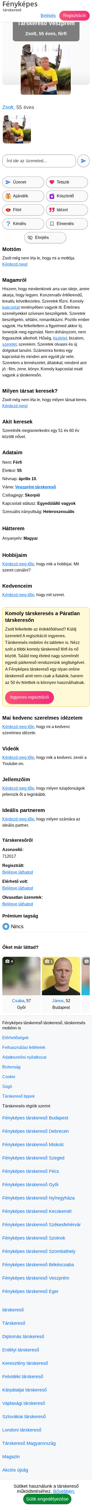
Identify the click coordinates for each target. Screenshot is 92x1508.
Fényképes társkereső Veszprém (35, 1278)
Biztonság (11, 1067)
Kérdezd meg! (15, 264)
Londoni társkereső (21, 1430)
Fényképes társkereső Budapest (35, 1117)
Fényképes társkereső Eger (30, 1291)
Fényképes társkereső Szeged (33, 1158)
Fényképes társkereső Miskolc (33, 1144)
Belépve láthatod (17, 872)
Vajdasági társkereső (23, 1403)
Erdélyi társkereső (20, 1349)
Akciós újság (15, 1470)
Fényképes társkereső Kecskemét (37, 1211)
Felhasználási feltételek (23, 1047)
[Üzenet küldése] (83, 160)
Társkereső (13, 1323)
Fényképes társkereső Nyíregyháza (38, 1198)
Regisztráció (74, 15)
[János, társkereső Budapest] (61, 976)
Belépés (48, 15)
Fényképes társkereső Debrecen (35, 1131)
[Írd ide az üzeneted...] (39, 160)
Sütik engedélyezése (47, 1499)
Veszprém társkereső (35, 487)
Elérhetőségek (15, 1038)
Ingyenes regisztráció (29, 697)
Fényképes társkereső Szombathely (38, 1251)
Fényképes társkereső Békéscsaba (38, 1264)
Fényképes (20, 6)
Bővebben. (64, 1491)
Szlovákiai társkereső (24, 1416)
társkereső (13, 1309)
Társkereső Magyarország (29, 1443)
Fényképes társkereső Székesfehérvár (41, 1224)
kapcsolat (11, 307)
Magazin (11, 1456)
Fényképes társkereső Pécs (30, 1171)
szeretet (9, 344)
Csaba (18, 1000)
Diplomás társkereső (23, 1336)
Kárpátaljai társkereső (24, 1390)
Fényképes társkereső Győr (30, 1184)
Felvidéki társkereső (22, 1376)
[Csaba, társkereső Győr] (21, 976)
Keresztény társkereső (25, 1363)
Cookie (8, 1077)
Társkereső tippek (18, 1096)
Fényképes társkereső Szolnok (33, 1238)
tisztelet (60, 338)
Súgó (7, 1086)
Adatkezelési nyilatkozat (24, 1057)
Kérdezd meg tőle (18, 564)
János (58, 1000)
